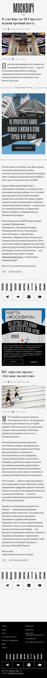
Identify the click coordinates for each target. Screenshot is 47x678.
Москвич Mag (14, 671)
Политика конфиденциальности (34, 634)
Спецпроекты (31, 639)
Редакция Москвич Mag (19, 29)
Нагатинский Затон (12, 257)
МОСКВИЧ (23, 9)
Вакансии (29, 630)
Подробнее (33, 361)
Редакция (29, 626)
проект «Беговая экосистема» (18, 560)
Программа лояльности (34, 642)
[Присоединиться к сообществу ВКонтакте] (18, 297)
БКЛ (4, 271)
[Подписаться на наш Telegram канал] (7, 297)
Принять (13, 361)
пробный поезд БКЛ (15, 271)
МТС (4, 560)
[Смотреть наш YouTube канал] (39, 297)
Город (4, 29)
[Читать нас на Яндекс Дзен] (29, 297)
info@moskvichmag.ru (16, 673)
